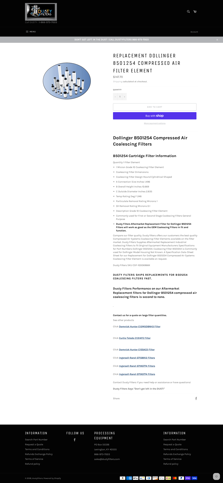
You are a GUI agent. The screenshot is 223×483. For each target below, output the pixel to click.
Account (194, 32)
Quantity (117, 90)
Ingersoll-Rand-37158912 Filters (137, 357)
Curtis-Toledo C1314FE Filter (134, 338)
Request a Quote (34, 444)
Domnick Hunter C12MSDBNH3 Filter (139, 326)
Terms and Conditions (37, 449)
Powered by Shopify (52, 478)
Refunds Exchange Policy (38, 454)
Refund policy (32, 463)
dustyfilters (37, 478)
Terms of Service (34, 459)
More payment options (155, 123)
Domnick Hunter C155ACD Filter (137, 349)
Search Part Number (36, 439)
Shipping (117, 81)
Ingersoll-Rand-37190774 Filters (137, 365)
